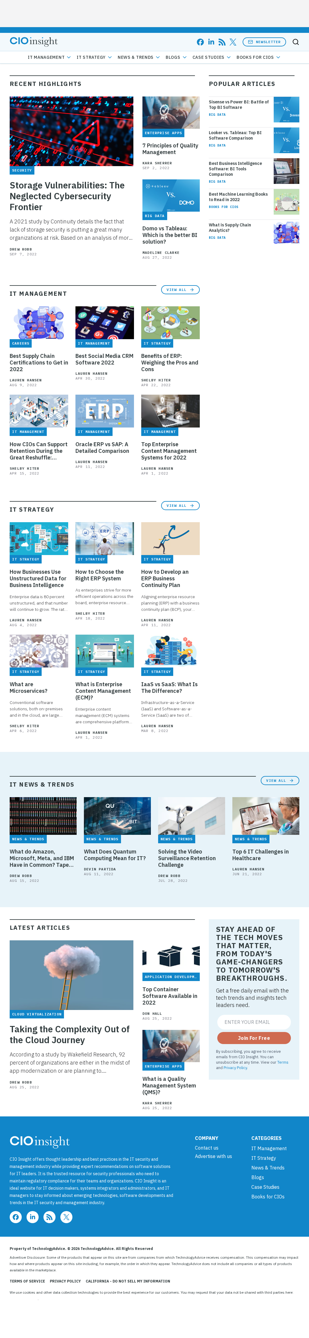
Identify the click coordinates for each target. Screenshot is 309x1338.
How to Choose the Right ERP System (99, 575)
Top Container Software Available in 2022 (169, 996)
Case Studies (209, 57)
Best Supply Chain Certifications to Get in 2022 (39, 363)
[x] (233, 42)
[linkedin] (211, 42)
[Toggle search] (295, 42)
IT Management (46, 57)
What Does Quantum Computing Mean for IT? (115, 855)
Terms (282, 1062)
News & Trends (136, 57)
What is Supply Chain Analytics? (230, 227)
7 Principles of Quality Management (170, 149)
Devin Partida (100, 869)
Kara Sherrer (157, 163)
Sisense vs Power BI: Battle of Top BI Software (239, 104)
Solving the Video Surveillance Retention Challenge (187, 858)
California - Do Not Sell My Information (128, 1281)
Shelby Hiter (156, 380)
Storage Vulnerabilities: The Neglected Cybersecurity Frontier (67, 196)
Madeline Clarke (161, 252)
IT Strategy (91, 57)
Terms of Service (27, 1281)
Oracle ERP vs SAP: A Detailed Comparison (102, 447)
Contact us (206, 1147)
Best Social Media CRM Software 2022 (104, 359)
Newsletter (268, 41)
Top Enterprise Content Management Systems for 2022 (169, 451)
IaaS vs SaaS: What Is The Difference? (169, 687)
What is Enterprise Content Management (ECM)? (103, 691)
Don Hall (152, 1013)
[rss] (222, 42)
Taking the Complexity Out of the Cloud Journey (70, 1034)
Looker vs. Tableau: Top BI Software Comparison (235, 135)
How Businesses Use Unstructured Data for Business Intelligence (38, 579)
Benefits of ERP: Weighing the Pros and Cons (169, 363)
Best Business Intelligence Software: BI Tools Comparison (235, 169)
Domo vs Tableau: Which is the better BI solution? (169, 235)
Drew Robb (21, 249)
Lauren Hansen (26, 380)
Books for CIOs (255, 57)
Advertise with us (213, 1156)
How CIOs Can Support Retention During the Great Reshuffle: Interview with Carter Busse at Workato (39, 451)
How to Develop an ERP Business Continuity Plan (165, 579)
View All (176, 289)
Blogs (173, 57)
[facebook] (200, 42)
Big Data (217, 114)
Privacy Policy (235, 1067)
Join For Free (254, 1038)
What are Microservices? (28, 687)
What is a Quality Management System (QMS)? (169, 1086)
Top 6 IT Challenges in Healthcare (260, 855)
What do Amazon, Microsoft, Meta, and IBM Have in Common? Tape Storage (42, 858)
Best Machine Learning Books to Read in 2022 (238, 196)
